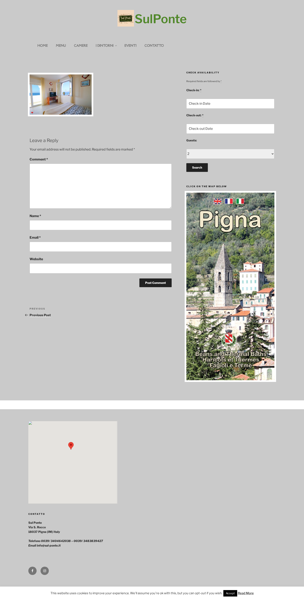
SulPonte (161, 19)
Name (35, 216)
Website (36, 259)
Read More (246, 593)
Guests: (191, 140)
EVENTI (130, 45)
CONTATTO (154, 45)
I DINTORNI (105, 45)
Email (35, 237)
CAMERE (81, 45)
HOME (42, 45)
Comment (39, 159)
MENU (61, 45)
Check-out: (194, 115)
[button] (71, 446)
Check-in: (193, 90)
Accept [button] (230, 593)
